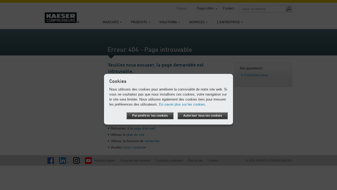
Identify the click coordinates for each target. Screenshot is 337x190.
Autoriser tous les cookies (202, 115)
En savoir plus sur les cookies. (182, 104)
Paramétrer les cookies (150, 115)
